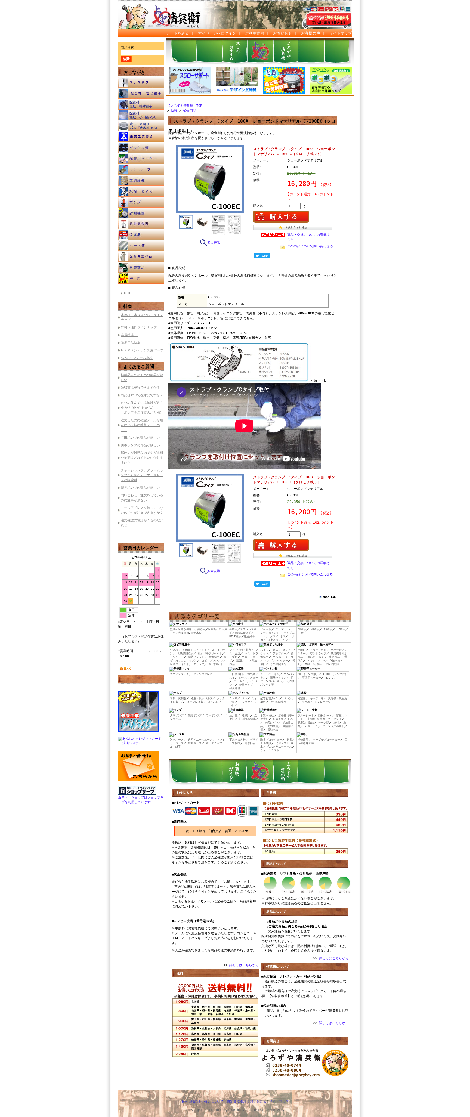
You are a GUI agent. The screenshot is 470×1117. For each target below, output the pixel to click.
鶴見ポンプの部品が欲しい (140, 488)
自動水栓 (196, 632)
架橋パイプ (246, 684)
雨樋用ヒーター (311, 677)
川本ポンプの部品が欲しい (140, 445)
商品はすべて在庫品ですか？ (142, 395)
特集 (127, 306)
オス (282, 636)
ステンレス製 (195, 701)
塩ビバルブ (214, 701)
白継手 (233, 629)
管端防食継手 (243, 632)
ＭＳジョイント (179, 664)
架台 (263, 701)
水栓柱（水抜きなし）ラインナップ (142, 317)
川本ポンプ (177, 715)
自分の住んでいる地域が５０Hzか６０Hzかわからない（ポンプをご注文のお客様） (142, 407)
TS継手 (328, 629)
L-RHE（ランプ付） (335, 674)
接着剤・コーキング (329, 718)
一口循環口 (236, 674)
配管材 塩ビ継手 (141, 93)
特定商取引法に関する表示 (246, 1101)
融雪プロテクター (271, 739)
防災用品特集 (130, 343)
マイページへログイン (217, 33)
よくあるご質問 (138, 366)
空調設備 (141, 180)
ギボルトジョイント (195, 649)
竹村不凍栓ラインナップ (139, 327)
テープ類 (323, 722)
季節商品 (141, 267)
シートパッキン (269, 674)
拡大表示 (213, 243)
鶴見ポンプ (195, 715)
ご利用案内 (254, 33)
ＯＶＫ (233, 698)
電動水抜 (272, 729)
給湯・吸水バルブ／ (203, 698)
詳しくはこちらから (244, 965)
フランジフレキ (202, 674)
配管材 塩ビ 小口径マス (141, 115)
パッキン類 (141, 147)
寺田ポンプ (212, 715)
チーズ (280, 629)
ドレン (288, 698)
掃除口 (302, 649)
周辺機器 (272, 726)
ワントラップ (318, 653)
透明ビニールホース (200, 739)
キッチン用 (317, 698)
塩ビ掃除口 (215, 664)
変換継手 (214, 656)
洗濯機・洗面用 (337, 698)
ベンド (287, 639)
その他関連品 (278, 664)
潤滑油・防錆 (306, 722)
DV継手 (302, 629)
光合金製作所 (141, 256)
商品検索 (127, 47)
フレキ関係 (332, 664)
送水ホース (177, 739)
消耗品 (141, 234)
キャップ (198, 664)
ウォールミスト (269, 750)
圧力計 (233, 715)
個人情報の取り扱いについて (202, 1101)
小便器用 (199, 629)
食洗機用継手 (185, 653)
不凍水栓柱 (267, 715)
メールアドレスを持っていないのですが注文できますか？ (142, 510)
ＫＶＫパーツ (322, 701)
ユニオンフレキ (179, 674)
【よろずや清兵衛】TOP (184, 106)
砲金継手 (249, 636)
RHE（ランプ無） (308, 674)
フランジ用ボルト (333, 726)
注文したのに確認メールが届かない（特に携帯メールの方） (142, 425)
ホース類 (141, 245)
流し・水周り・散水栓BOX (141, 125)
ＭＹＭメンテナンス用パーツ (142, 350)
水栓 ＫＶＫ (141, 191)
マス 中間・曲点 (240, 649)
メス (273, 636)
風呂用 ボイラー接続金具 (323, 656)
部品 (290, 718)
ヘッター (282, 660)
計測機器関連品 (248, 718)
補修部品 (250, 743)
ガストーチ (311, 726)
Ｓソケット (177, 656)
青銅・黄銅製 (178, 698)
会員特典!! (129, 335)
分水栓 (174, 649)
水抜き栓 (278, 718)
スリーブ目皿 (318, 649)
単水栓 (306, 701)
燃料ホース (195, 743)
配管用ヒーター (141, 158)
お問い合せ (282, 33)
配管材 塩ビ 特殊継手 (141, 104)
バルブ (141, 169)
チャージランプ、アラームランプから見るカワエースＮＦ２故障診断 (142, 475)
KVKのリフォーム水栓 (137, 358)
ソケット (265, 629)
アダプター (279, 653)
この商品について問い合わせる (310, 246)
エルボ (277, 656)
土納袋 (311, 718)
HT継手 (302, 632)
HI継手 (341, 629)
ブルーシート (306, 715)
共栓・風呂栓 (313, 664)
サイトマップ (340, 33)
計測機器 (141, 213)
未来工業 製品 (141, 136)
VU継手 (315, 629)
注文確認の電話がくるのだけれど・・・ (142, 522)
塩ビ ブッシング (212, 660)
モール (238, 681)
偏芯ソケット (196, 656)
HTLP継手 (235, 636)
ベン (244, 698)
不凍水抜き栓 (237, 739)
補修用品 (189, 111)
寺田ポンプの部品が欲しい (140, 438)
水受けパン (271, 722)
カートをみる (177, 33)
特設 (141, 278)
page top (329, 596)
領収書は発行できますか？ (140, 387)
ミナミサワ (141, 82)
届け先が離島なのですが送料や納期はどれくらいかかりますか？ (142, 458)
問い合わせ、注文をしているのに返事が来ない (142, 497)
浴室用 (302, 698)
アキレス (312, 660)
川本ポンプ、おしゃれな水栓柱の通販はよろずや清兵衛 (165, 11)
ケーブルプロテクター (326, 739)
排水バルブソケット (210, 653)
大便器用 (183, 632)
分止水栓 (272, 639)
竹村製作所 (141, 223)
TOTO (127, 293)
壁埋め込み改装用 (181, 629)
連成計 (246, 715)
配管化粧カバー (269, 698)
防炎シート (325, 715)
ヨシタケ (244, 701)
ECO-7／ (330, 677)
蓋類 (239, 660)
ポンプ (141, 202)
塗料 (336, 722)
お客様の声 (310, 33)
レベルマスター (248, 677)
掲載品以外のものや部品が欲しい (142, 377)
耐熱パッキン (278, 677)
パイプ (264, 649)
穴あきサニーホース (279, 746)
